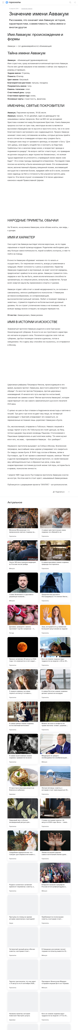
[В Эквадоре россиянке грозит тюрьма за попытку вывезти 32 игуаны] (55, 942)
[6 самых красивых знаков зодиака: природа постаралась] (55, 555)
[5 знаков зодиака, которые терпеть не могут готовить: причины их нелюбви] (23, 684)
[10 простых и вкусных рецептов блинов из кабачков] (23, 781)
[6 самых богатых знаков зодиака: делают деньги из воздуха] (55, 684)
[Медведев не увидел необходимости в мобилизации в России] (55, 749)
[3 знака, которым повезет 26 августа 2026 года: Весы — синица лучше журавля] (55, 813)
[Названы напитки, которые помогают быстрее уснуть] (23, 1007)
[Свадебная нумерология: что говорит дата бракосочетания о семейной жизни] (23, 846)
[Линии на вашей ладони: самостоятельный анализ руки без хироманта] (55, 846)
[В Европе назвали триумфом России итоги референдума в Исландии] (55, 878)
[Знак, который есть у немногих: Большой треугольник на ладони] (55, 620)
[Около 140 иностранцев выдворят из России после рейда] (23, 555)
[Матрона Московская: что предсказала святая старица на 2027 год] (23, 523)
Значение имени (26, 8)
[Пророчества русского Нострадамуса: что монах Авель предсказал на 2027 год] (55, 588)
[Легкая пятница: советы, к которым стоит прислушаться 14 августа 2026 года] (55, 781)
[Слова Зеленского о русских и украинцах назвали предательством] (23, 588)
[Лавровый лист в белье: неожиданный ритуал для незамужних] (23, 813)
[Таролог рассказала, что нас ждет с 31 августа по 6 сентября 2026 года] (23, 974)
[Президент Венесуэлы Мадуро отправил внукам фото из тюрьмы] (55, 974)
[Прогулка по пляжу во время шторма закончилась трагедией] (23, 910)
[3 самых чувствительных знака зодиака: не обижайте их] (55, 523)
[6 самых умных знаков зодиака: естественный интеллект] (23, 717)
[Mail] (7, 2)
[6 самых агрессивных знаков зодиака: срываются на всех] (23, 749)
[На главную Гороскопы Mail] (14, 2)
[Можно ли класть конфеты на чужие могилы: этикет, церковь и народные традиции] (55, 717)
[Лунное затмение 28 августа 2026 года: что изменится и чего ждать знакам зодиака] (23, 652)
